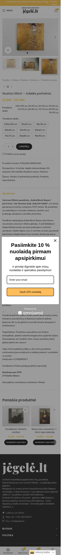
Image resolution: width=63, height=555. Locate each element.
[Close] (55, 240)
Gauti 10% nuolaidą (30, 292)
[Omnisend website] (30, 311)
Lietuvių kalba (42, 552)
